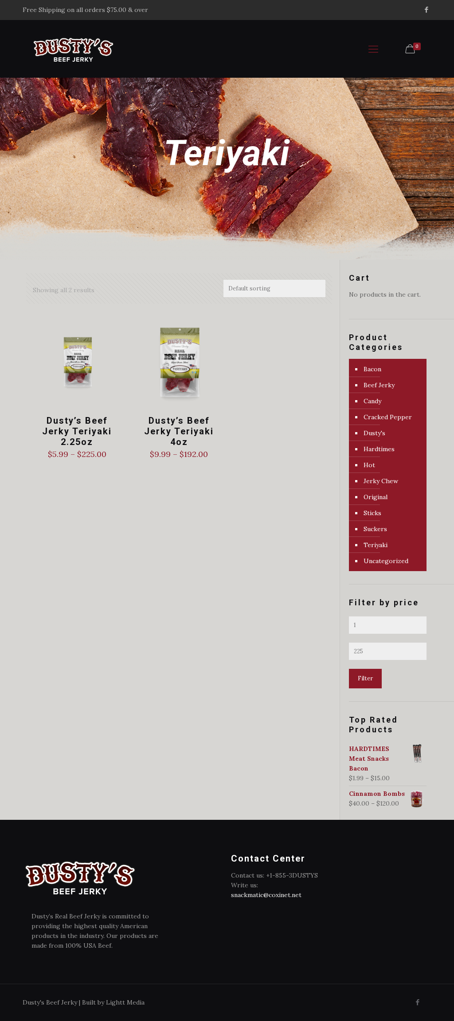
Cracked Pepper (388, 417)
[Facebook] (426, 9)
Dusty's (374, 433)
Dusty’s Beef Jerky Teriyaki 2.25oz (77, 431)
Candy (372, 401)
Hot (369, 465)
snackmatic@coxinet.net (266, 895)
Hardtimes (379, 449)
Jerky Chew (381, 481)
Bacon (372, 369)
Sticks (372, 513)
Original (375, 497)
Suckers (375, 529)
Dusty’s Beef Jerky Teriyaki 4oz (179, 431)
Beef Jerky (379, 385)
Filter (365, 678)
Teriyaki (375, 545)
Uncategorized (386, 561)
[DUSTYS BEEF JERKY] (73, 49)
